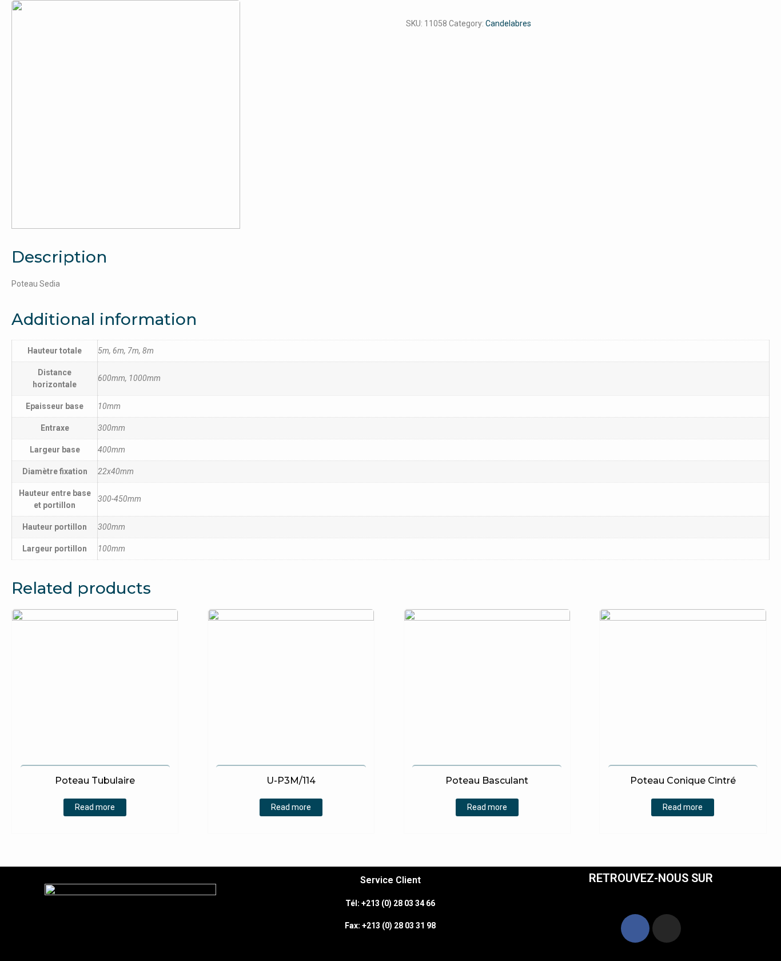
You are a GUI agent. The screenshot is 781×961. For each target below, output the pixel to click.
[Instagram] (666, 928)
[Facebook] (635, 928)
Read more (95, 807)
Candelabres (508, 23)
